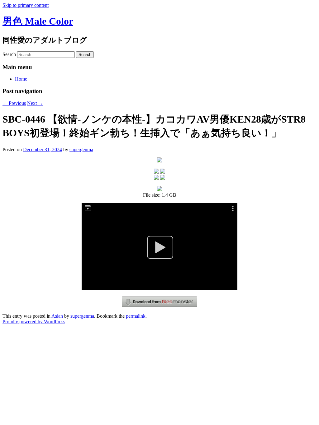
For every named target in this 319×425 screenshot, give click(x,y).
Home (21, 79)
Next (35, 103)
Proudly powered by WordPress (33, 321)
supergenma (81, 149)
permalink (135, 316)
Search (9, 54)
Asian (57, 316)
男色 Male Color (37, 21)
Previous (14, 103)
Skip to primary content (25, 5)
